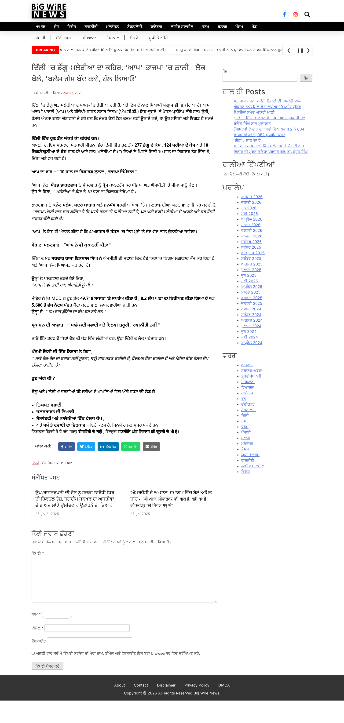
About (119, 685)
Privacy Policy (196, 685)
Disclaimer (166, 685)
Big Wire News (206, 693)
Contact (141, 685)
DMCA (224, 685)
